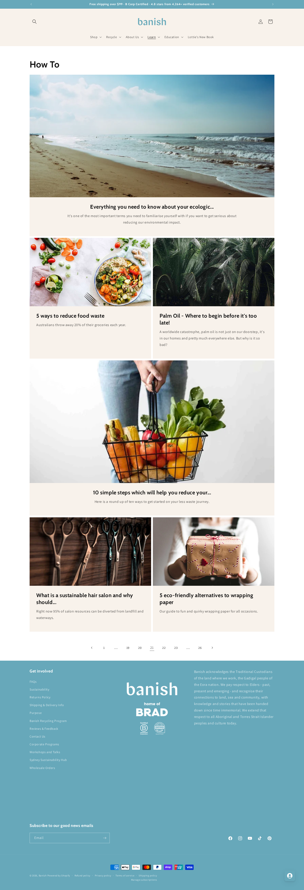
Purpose (36, 713)
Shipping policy (148, 875)
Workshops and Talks (45, 752)
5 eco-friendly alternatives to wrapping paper (206, 598)
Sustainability (39, 689)
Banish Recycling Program (48, 721)
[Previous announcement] (31, 4)
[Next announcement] (273, 4)
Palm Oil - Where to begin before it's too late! (208, 319)
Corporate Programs (44, 744)
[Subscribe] (104, 838)
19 (128, 648)
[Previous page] (92, 648)
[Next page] (212, 648)
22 (164, 648)
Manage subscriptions (144, 879)
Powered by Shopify (58, 875)
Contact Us (37, 736)
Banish (43, 875)
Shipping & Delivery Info (47, 705)
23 (176, 648)
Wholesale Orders (42, 768)
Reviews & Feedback (44, 729)
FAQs (33, 682)
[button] (34, 22)
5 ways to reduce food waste (70, 315)
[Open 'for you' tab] (289, 875)
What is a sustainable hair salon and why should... (84, 598)
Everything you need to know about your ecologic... (152, 206)
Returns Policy (40, 697)
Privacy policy (103, 875)
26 (200, 648)
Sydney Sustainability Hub (48, 760)
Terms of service (125, 875)
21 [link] (152, 647)
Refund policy (82, 875)
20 (140, 648)
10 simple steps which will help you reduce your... (152, 492)
